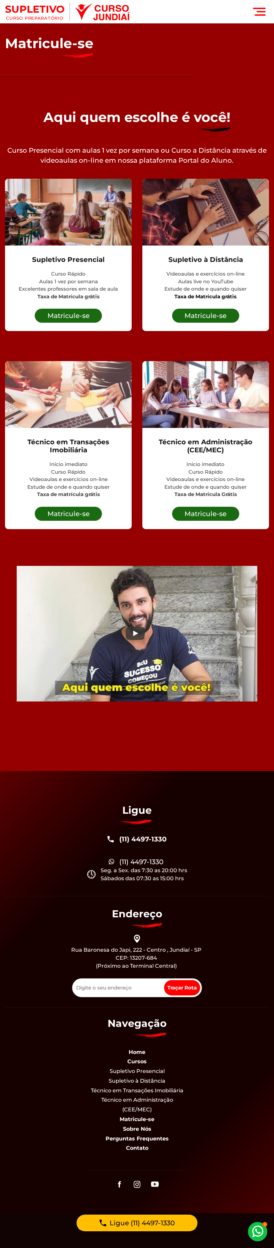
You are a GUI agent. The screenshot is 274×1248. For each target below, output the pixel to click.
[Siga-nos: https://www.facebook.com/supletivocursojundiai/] (119, 1185)
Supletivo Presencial (137, 1071)
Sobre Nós (137, 1129)
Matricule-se (137, 1119)
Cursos (137, 1061)
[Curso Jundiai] (102, 11)
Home (137, 1052)
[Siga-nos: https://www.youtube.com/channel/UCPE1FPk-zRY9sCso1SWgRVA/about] (155, 1185)
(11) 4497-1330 (143, 839)
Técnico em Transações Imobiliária (137, 1090)
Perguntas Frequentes (137, 1138)
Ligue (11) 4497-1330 (142, 1223)
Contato (137, 1148)
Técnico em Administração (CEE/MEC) (137, 1105)
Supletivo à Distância (137, 1081)
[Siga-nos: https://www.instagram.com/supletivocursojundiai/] (137, 1185)
